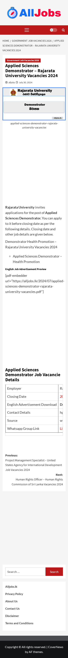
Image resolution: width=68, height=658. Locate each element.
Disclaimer (12, 615)
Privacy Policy (14, 594)
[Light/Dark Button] (53, 30)
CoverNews (55, 647)
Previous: (33, 462)
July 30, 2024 (25, 82)
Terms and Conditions (19, 623)
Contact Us (12, 608)
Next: (37, 479)
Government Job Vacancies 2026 (23, 60)
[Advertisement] (34, 169)
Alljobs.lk (11, 586)
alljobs (11, 82)
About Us (11, 601)
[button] (26, 30)
